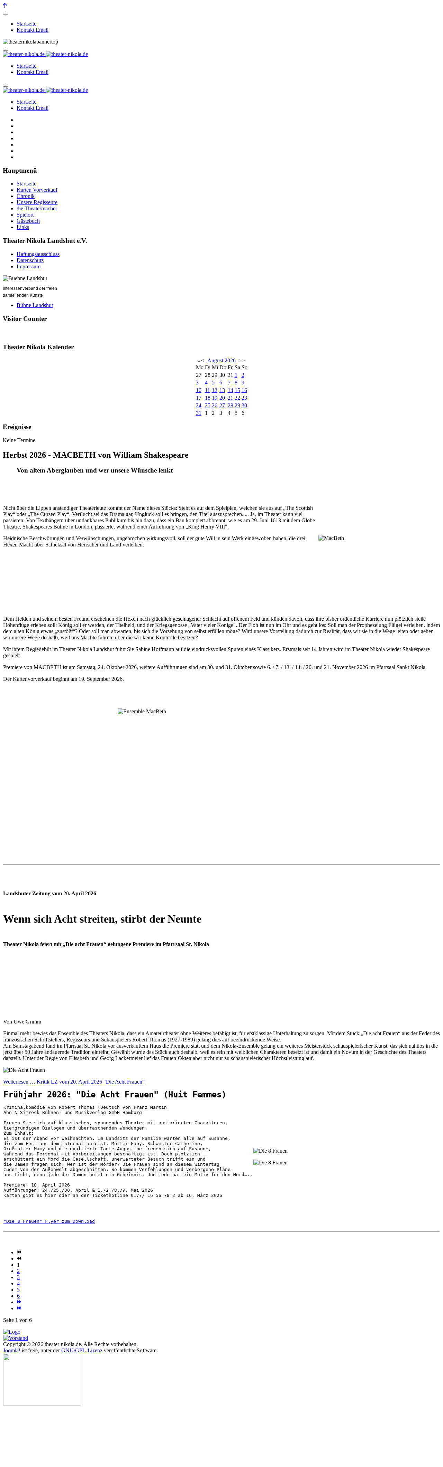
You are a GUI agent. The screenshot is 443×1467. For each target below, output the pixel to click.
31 (198, 413)
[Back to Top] (5, 6)
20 (222, 398)
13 (222, 390)
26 (214, 405)
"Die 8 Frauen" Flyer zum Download (49, 1221)
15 (237, 390)
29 (237, 405)
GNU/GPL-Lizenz (81, 1350)
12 (214, 390)
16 (244, 390)
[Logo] (11, 1332)
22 (237, 398)
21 (230, 398)
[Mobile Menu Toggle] (5, 14)
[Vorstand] (15, 1338)
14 (230, 390)
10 (198, 390)
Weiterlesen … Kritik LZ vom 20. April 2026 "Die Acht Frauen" (74, 1082)
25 (207, 405)
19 (214, 398)
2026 (230, 360)
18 (207, 398)
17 (198, 398)
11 (207, 390)
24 (198, 405)
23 (244, 398)
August (215, 360)
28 (230, 405)
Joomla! (11, 1350)
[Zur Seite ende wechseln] (19, 1308)
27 (222, 405)
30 (244, 405)
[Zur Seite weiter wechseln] (19, 1302)
